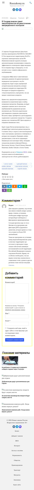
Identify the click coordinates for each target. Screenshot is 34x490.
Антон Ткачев (8, 164)
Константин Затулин (22, 166)
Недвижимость (17, 455)
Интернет (17, 446)
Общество (13, 18)
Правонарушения (17, 465)
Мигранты (17, 475)
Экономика (17, 480)
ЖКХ (17, 441)
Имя (7, 313)
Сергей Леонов (22, 169)
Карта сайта (17, 485)
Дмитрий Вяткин (22, 164)
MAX (25, 152)
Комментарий (10, 282)
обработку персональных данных (15, 310)
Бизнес (17, 431)
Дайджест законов (17, 436)
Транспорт (17, 470)
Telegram (19, 152)
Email (7, 321)
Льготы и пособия (17, 450)
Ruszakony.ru (17, 3)
